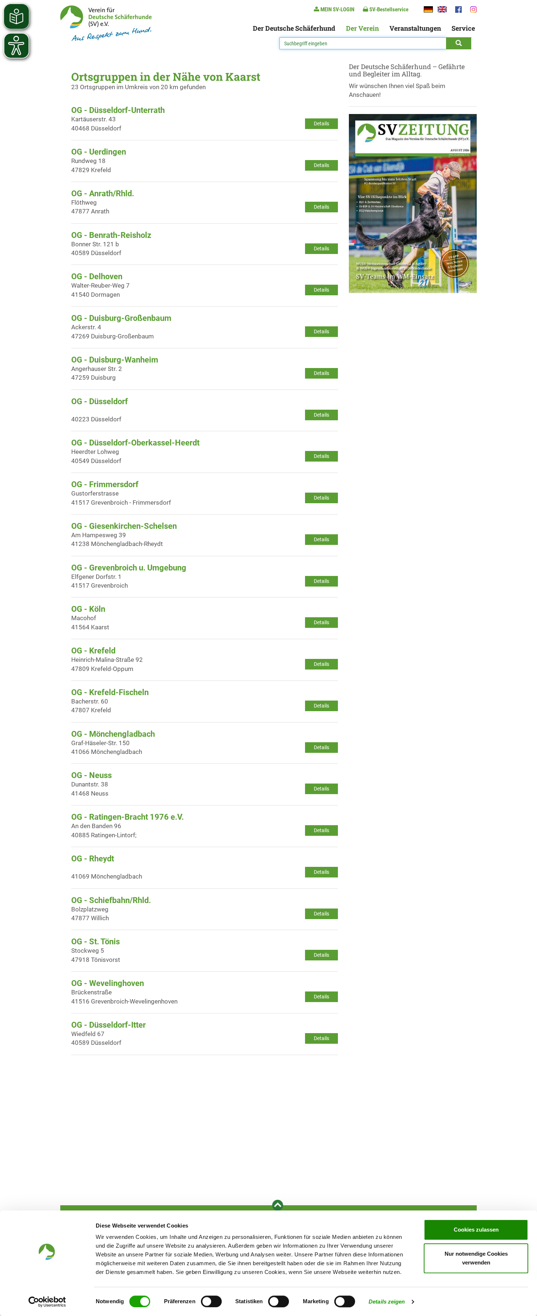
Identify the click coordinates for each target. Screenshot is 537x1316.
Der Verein (362, 28)
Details (321, 123)
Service (463, 28)
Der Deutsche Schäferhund (294, 28)
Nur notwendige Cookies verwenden (476, 1258)
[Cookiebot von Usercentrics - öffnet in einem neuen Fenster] (47, 1301)
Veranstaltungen (415, 28)
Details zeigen (387, 1301)
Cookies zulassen (476, 1229)
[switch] (211, 1301)
